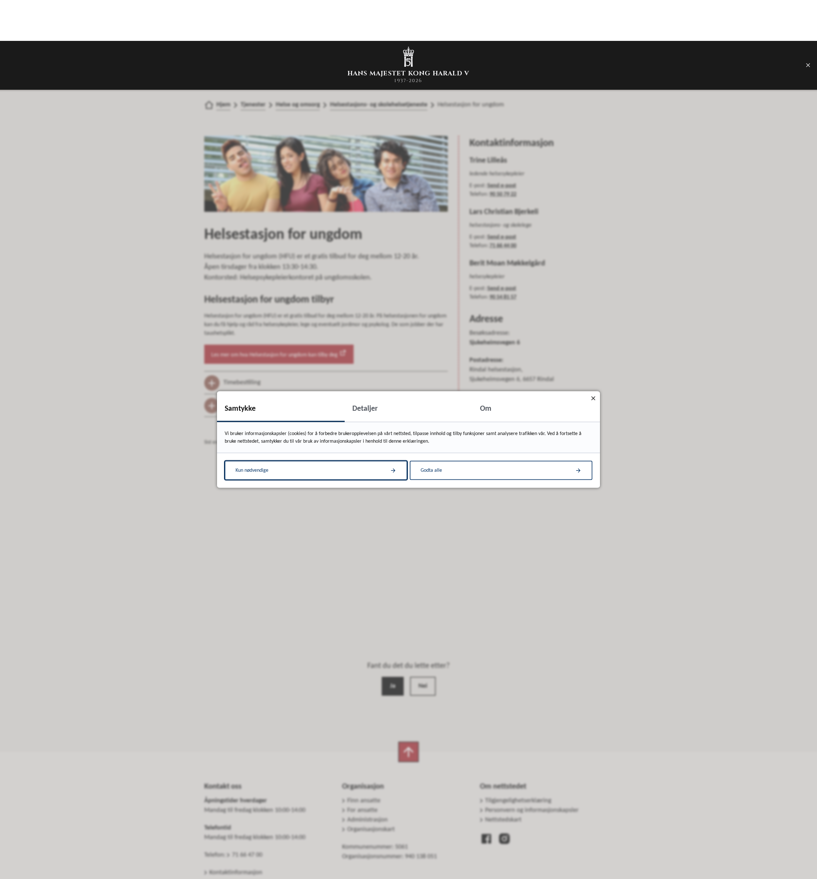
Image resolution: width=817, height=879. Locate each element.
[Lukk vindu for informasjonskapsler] (593, 398)
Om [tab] (485, 409)
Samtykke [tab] (240, 409)
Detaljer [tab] (365, 409)
